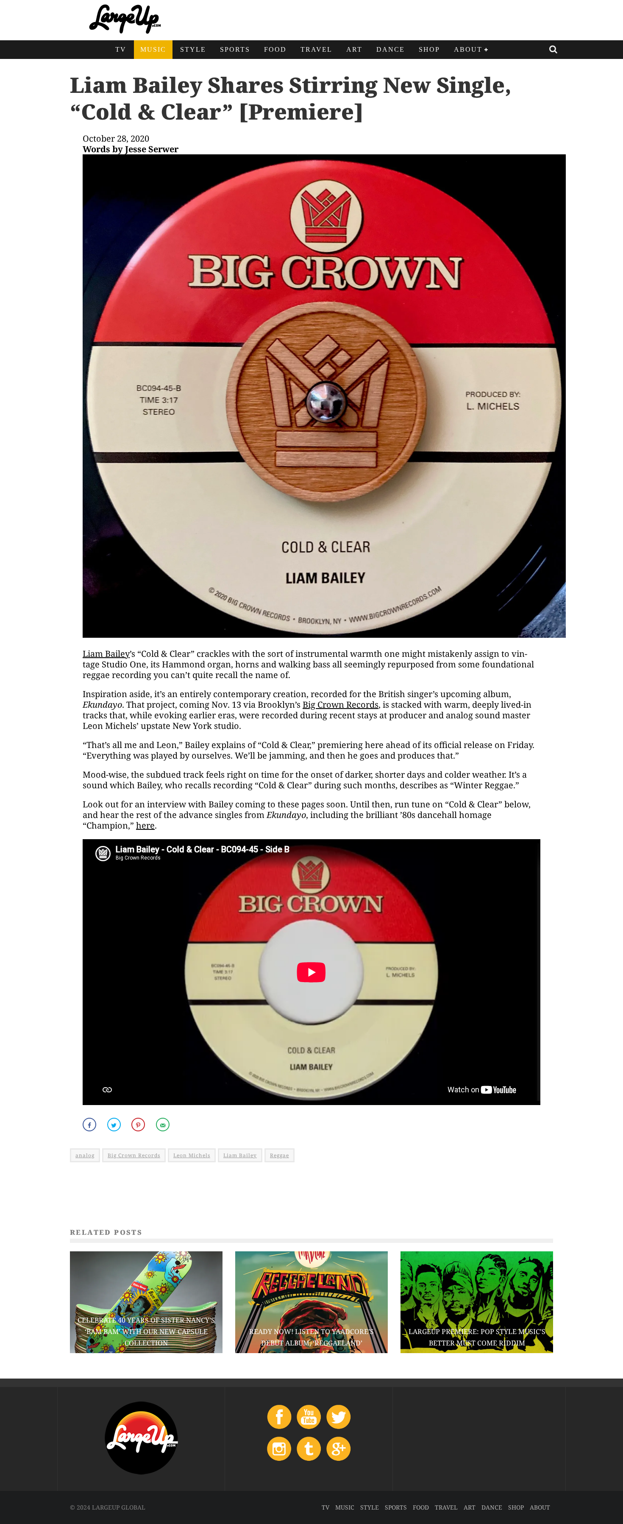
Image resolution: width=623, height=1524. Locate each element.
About (468, 49)
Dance (390, 49)
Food (275, 49)
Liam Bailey (106, 653)
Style (193, 49)
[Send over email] (163, 1124)
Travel (316, 49)
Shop (429, 49)
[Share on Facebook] (90, 1124)
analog (85, 1155)
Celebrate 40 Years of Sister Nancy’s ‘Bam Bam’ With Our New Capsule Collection (146, 1331)
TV (120, 49)
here (145, 825)
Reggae (279, 1155)
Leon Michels (191, 1155)
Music (153, 49)
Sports (235, 49)
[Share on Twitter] (114, 1124)
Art (354, 49)
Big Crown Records (340, 704)
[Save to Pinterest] (139, 1124)
